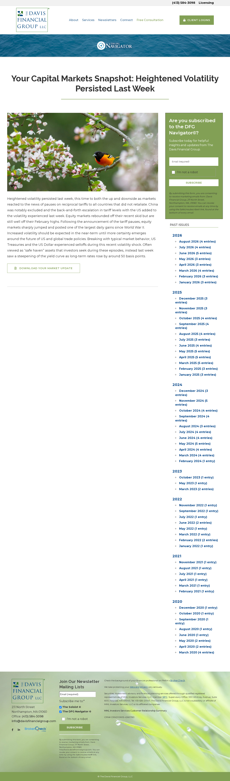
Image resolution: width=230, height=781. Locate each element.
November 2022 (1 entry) (198, 505)
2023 (177, 471)
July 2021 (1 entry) (193, 574)
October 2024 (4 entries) (198, 410)
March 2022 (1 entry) (194, 534)
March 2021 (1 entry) (194, 585)
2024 (177, 385)
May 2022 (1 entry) (193, 528)
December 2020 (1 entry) (198, 607)
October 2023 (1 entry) (196, 477)
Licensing (206, 2)
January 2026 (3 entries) (198, 282)
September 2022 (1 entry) (198, 511)
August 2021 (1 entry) (195, 568)
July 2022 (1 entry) (193, 517)
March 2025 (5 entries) (196, 363)
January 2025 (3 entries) (197, 374)
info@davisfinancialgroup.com (34, 721)
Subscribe (194, 182)
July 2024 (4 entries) (195, 432)
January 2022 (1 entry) (196, 546)
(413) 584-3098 (183, 2)
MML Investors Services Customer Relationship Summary (135, 710)
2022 (177, 499)
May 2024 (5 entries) (195, 443)
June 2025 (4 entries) (195, 345)
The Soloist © (71, 707)
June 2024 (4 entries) (195, 438)
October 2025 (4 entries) (198, 318)
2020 (177, 601)
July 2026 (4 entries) (195, 247)
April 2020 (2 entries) (195, 646)
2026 (177, 235)
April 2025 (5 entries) (195, 357)
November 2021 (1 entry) (198, 562)
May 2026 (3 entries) (195, 259)
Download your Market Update (46, 268)
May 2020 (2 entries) (195, 640)
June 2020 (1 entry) (194, 635)
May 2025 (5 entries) (194, 351)
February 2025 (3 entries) (198, 368)
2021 (176, 556)
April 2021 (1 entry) (193, 580)
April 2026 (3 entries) (195, 264)
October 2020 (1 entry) (196, 613)
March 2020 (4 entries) (196, 652)
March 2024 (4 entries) (196, 455)
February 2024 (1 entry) (197, 461)
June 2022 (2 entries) (195, 522)
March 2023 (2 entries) (196, 489)
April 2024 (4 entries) (195, 449)
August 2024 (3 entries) (197, 426)
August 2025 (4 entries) (197, 334)
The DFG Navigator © (76, 711)
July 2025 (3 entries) (194, 339)
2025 (177, 292)
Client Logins (198, 20)
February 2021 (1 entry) (196, 591)
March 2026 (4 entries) (196, 270)
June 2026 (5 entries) (195, 253)
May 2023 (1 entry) (193, 483)
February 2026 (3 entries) (198, 276)
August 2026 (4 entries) (197, 241)
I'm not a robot (187, 172)
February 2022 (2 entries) (198, 540)
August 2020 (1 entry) (195, 629)
